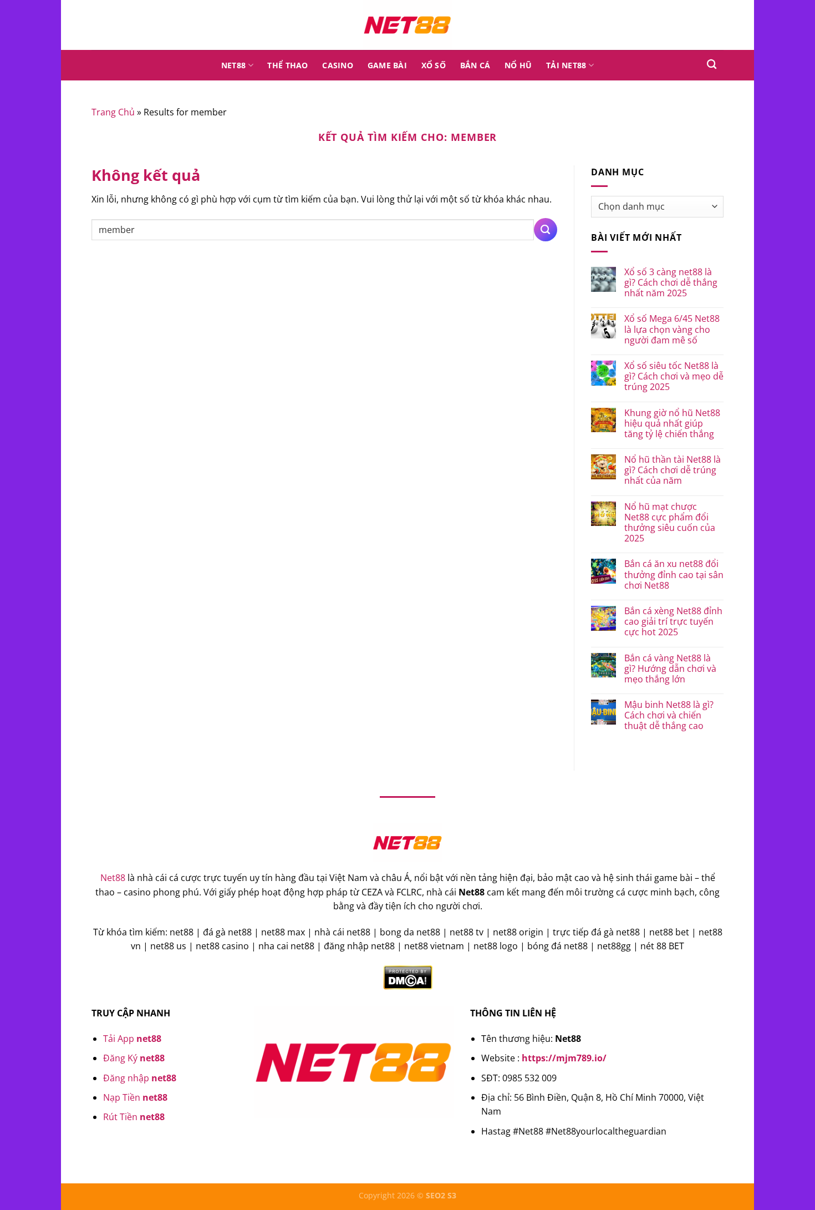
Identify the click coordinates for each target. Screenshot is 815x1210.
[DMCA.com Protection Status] (407, 976)
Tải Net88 (566, 65)
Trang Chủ (113, 112)
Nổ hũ (518, 65)
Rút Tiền (134, 1117)
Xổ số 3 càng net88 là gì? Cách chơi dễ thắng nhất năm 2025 (670, 283)
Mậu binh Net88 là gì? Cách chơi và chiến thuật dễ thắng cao (669, 716)
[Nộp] (545, 229)
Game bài (387, 65)
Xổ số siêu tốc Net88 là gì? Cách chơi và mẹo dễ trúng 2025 (674, 377)
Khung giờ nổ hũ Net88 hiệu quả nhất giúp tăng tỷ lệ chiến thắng (672, 424)
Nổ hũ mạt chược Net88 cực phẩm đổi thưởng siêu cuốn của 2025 (669, 523)
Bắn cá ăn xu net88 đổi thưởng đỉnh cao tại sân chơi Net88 (674, 575)
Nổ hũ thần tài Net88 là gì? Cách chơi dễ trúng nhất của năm (672, 470)
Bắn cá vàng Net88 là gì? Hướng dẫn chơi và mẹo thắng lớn (670, 669)
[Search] (712, 65)
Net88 (233, 65)
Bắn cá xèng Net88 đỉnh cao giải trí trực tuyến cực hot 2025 (673, 622)
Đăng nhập (139, 1078)
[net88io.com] (407, 25)
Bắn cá (475, 65)
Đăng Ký (134, 1058)
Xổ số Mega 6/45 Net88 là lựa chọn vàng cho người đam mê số (672, 329)
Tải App (132, 1038)
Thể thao (287, 65)
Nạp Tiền (135, 1097)
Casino (337, 65)
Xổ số (433, 65)
